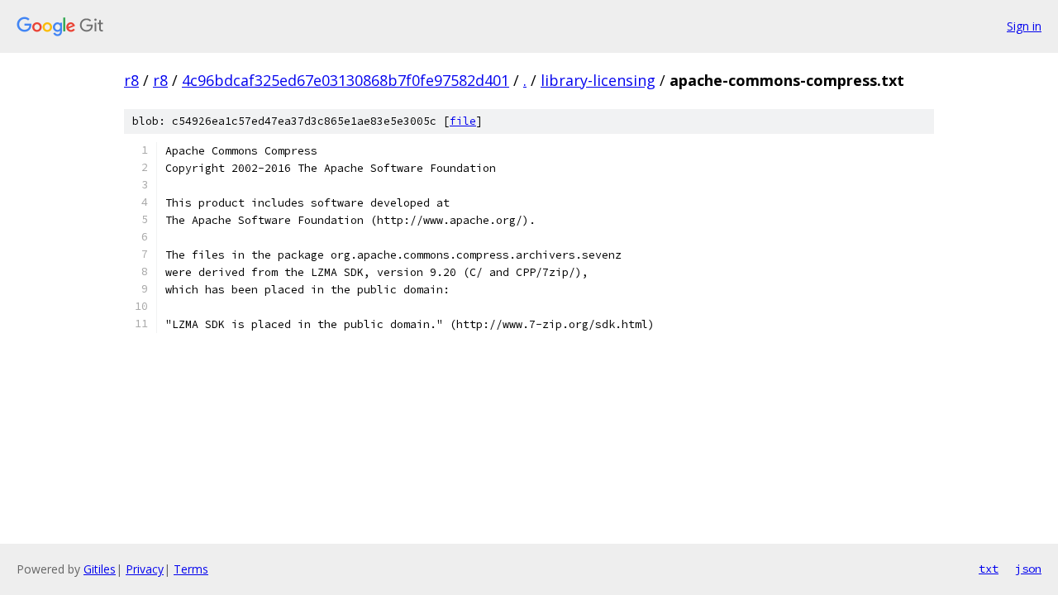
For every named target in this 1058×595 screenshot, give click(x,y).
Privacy (145, 569)
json (1028, 568)
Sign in (1024, 26)
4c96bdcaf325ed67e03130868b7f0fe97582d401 (345, 80)
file (463, 121)
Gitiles (99, 569)
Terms (191, 569)
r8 (131, 80)
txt (988, 568)
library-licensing (598, 80)
